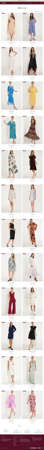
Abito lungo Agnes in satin (32, 385)
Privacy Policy (15, 439)
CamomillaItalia (15, 445)
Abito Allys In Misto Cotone (11, 76)
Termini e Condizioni (16, 441)
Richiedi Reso (15, 444)
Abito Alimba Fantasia (11, 179)
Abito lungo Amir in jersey (32, 282)
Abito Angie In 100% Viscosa (32, 179)
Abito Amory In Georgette (11, 145)
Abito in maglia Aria (11, 351)
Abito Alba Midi (11, 385)
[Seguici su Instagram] (35, 442)
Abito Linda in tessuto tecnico (11, 248)
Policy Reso (15, 440)
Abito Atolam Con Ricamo (32, 76)
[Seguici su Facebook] (33, 442)
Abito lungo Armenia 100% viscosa (32, 145)
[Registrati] (29, 444)
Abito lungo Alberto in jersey (32, 248)
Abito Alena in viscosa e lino (11, 42)
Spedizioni (15, 443)
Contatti (14, 442)
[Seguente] (25, 426)
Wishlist (14, 438)
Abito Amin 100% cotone (11, 282)
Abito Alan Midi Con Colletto (32, 351)
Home (1, 5)
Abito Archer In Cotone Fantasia (32, 42)
